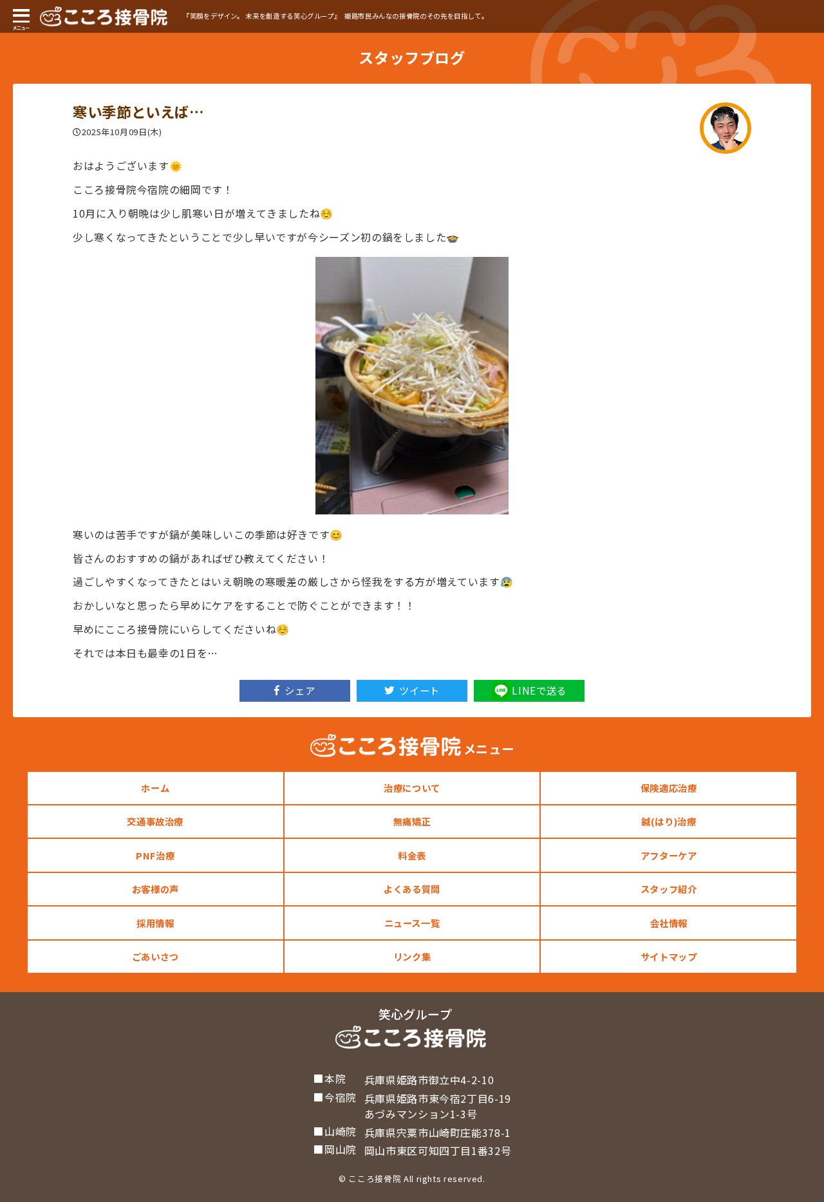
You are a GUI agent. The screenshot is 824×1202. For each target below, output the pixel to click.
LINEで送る (539, 690)
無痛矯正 (412, 821)
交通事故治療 (155, 821)
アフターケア (669, 855)
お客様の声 (155, 889)
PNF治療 (155, 855)
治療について (412, 787)
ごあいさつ (155, 956)
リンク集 (412, 956)
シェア (300, 690)
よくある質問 (412, 889)
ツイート (419, 690)
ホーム (155, 787)
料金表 (412, 855)
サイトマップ (669, 956)
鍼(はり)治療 (668, 821)
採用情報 (155, 923)
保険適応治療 (669, 787)
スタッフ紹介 (669, 889)
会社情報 (669, 923)
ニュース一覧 (412, 923)
